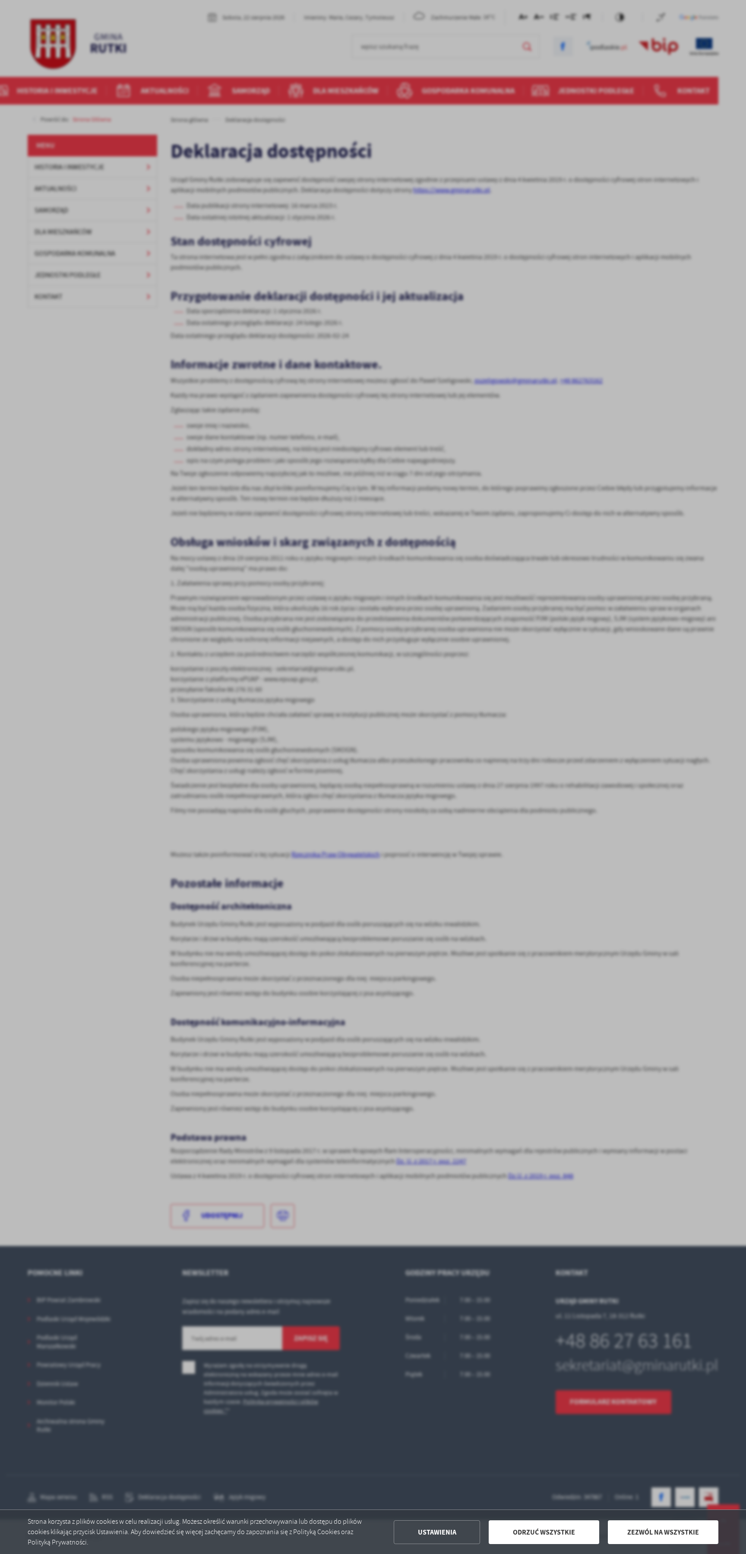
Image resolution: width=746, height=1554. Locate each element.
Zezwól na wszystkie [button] (663, 1532)
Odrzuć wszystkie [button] (544, 1532)
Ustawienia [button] (437, 1532)
